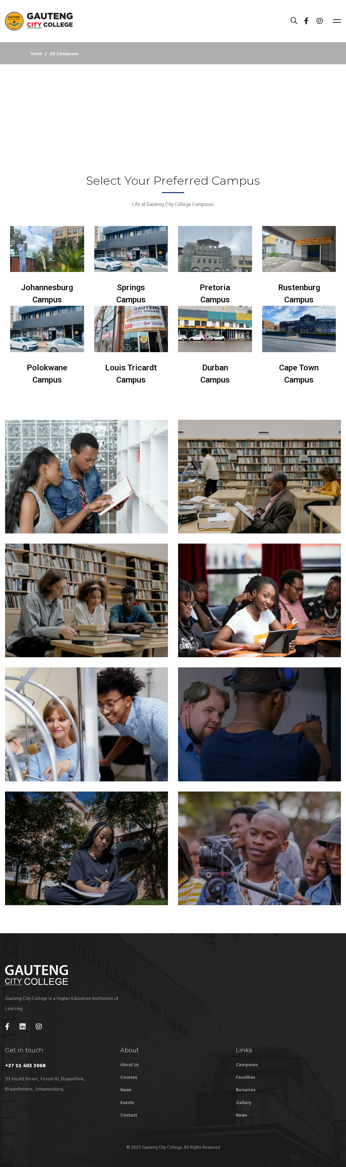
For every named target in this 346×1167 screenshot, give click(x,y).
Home (36, 53)
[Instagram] (319, 20)
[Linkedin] (22, 1027)
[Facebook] (306, 20)
